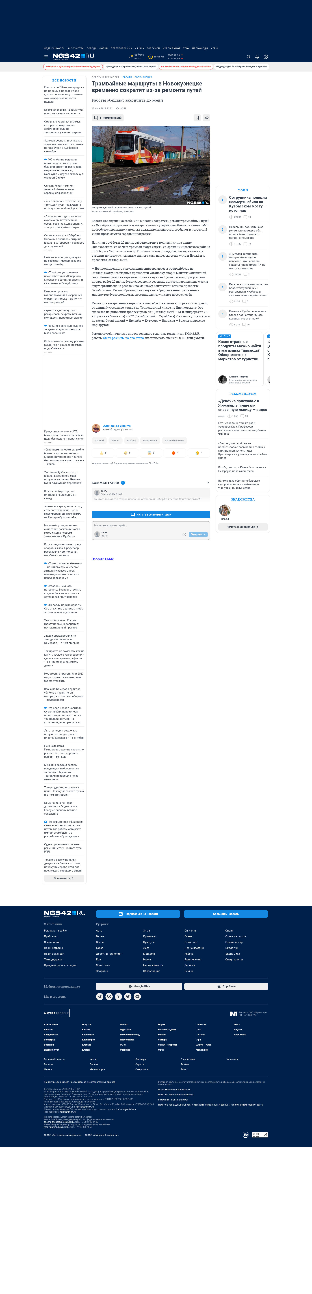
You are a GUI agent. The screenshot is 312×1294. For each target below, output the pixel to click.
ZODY (186, 48)
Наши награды (53, 948)
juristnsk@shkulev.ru (126, 1109)
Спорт (229, 930)
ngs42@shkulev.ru (85, 1107)
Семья (189, 971)
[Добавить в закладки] (197, 117)
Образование (151, 971)
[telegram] (99, 996)
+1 (195, 506)
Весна (100, 942)
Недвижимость (54, 48)
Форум (103, 48)
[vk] (109, 996)
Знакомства (76, 48)
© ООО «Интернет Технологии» (102, 1135)
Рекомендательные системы (173, 1099)
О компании (52, 942)
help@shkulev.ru (68, 1112)
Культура (149, 942)
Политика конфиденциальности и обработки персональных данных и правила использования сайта (210, 1105)
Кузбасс (131, 440)
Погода (92, 48)
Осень (188, 936)
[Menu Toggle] (46, 57)
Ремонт (115, 440)
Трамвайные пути (174, 440)
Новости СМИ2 (103, 559)
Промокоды (200, 48)
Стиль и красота (235, 936)
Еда (98, 959)
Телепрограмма (121, 48)
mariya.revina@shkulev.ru (56, 1127)
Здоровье (102, 971)
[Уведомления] (257, 57)
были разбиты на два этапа (123, 338)
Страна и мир (233, 942)
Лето (146, 948)
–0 (205, 506)
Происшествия (194, 948)
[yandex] (137, 996)
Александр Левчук (117, 426)
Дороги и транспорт (109, 953)
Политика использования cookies (175, 1094)
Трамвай (99, 440)
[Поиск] (248, 57)
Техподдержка (53, 959)
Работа (189, 953)
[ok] (118, 996)
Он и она (190, 930)
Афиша (139, 48)
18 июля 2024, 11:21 (102, 108)
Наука (147, 959)
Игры (214, 48)
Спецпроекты (234, 959)
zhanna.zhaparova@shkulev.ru (59, 1122)
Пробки (157, 56)
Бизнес (100, 936)
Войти (104, 536)
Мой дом (149, 953)
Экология (231, 948)
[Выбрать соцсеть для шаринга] (206, 117)
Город (99, 948)
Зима (146, 930)
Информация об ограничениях (174, 1089)
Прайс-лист (51, 936)
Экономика (232, 953)
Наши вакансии (54, 953)
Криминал (149, 936)
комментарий (111, 117)
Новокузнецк (150, 440)
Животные (103, 965)
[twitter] (127, 996)
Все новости (64, 80)
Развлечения (193, 959)
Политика (191, 942)
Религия (190, 965)
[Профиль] (265, 57)
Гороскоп (153, 48)
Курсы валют (171, 48)
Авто (99, 930)
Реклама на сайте (55, 930)
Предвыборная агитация (60, 965)
